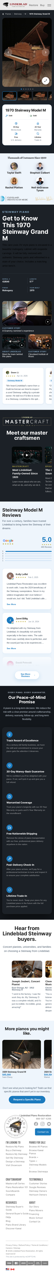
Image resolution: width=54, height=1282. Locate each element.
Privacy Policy (11, 1245)
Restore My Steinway (16, 1154)
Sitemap (17, 1248)
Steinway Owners (38, 1190)
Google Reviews (37, 1187)
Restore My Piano (15, 1146)
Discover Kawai (13, 1228)
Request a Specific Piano (27, 1099)
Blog (8, 1221)
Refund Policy (24, 1245)
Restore (33, 5)
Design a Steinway (15, 1161)
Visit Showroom (14, 1165)
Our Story (34, 1206)
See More (11, 604)
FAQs (8, 1217)
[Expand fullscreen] (45, 80)
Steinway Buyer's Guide (14, 1208)
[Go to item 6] (32, 89)
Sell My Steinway (14, 1157)
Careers (9, 1248)
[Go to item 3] (25, 89)
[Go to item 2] (23, 89)
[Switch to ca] (12, 1269)
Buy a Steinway (13, 1150)
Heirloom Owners (38, 1194)
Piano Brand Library (16, 1224)
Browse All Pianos (38, 1146)
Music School (36, 1217)
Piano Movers (36, 1210)
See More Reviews (25, 675)
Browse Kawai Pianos (36, 1152)
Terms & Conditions (39, 1245)
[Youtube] (49, 1124)
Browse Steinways (38, 1171)
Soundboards (12, 1190)
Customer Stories (38, 1183)
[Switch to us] (7, 1269)
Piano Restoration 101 (17, 1187)
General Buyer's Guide (17, 1213)
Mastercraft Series (15, 1183)
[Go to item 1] (21, 89)
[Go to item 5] (30, 89)
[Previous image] (8, 52)
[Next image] (45, 52)
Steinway (18, 14)
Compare (10, 1194)
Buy (42, 5)
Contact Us (43, 1131)
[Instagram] (42, 1124)
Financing (34, 1214)
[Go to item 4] (28, 89)
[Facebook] (36, 1124)
